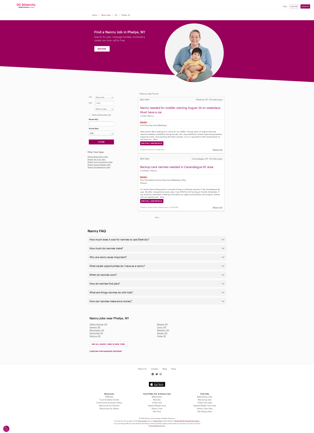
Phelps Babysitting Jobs (98, 157)
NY (116, 15)
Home (94, 15)
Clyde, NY (161, 336)
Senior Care (156, 408)
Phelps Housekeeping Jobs (99, 167)
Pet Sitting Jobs (205, 411)
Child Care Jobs (204, 402)
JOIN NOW (101, 49)
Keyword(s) (93, 119)
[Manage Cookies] (6, 429)
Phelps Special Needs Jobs (99, 165)
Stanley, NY (162, 333)
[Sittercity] (26, 5)
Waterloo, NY (163, 330)
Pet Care (157, 411)
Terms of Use (142, 421)
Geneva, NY (95, 327)
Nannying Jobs (205, 399)
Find (90, 97)
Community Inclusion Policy (109, 402)
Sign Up (305, 6)
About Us (142, 369)
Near (90, 103)
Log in (294, 6)
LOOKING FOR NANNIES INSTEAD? (106, 351)
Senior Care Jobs (205, 408)
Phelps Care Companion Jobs (100, 162)
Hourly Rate (93, 128)
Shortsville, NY (96, 333)
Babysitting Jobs (204, 397)
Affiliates (109, 397)
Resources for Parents (109, 405)
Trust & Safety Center (109, 399)
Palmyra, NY (95, 336)
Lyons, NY (161, 327)
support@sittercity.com (157, 426)
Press (173, 369)
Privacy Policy (157, 421)
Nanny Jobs (106, 15)
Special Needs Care (157, 405)
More (155, 139)
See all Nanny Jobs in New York (108, 344)
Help (285, 6)
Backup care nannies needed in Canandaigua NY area (176, 167)
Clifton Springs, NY (98, 324)
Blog (165, 369)
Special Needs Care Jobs (204, 405)
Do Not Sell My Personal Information (187, 421)
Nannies (157, 399)
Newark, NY (162, 324)
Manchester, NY (97, 330)
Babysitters (157, 397)
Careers (154, 369)
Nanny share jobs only (101, 115)
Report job (217, 149)
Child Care (157, 402)
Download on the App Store (157, 384)
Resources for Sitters (109, 408)
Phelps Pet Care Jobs (96, 159)
